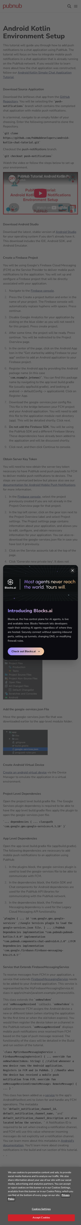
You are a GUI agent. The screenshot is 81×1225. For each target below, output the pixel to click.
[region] (40, 1196)
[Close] (73, 570)
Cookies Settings (41, 1209)
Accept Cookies (41, 1217)
